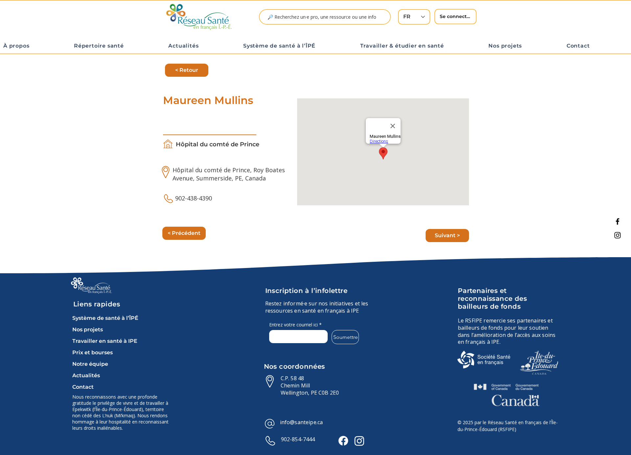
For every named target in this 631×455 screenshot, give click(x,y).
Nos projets (87, 329)
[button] (35, 45)
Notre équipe (90, 364)
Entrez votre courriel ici (295, 324)
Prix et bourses (92, 352)
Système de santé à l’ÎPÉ (105, 318)
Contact (83, 387)
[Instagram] (617, 235)
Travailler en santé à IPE (104, 341)
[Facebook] (617, 221)
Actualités (86, 375)
